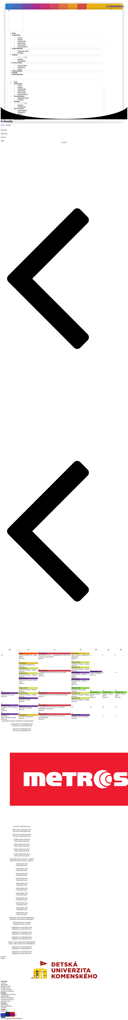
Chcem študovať (17, 48)
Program (15, 54)
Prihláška (20, 53)
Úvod (13, 33)
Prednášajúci (22, 61)
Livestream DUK (17, 74)
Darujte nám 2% (23, 46)
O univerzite (16, 35)
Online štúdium (17, 71)
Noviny (20, 69)
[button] (55, 78)
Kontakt (14, 72)
